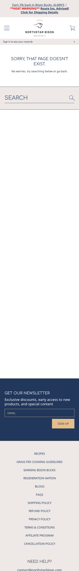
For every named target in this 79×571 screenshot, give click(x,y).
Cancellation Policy (39, 544)
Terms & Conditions (39, 527)
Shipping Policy (39, 503)
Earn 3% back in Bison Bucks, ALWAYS (38, 5)
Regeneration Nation (39, 478)
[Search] (72, 98)
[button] (6, 28)
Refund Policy (39, 511)
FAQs (39, 494)
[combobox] (39, 98)
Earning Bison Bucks (39, 470)
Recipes (39, 453)
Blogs (39, 486)
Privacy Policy (39, 519)
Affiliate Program (40, 535)
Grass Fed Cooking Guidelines (39, 462)
